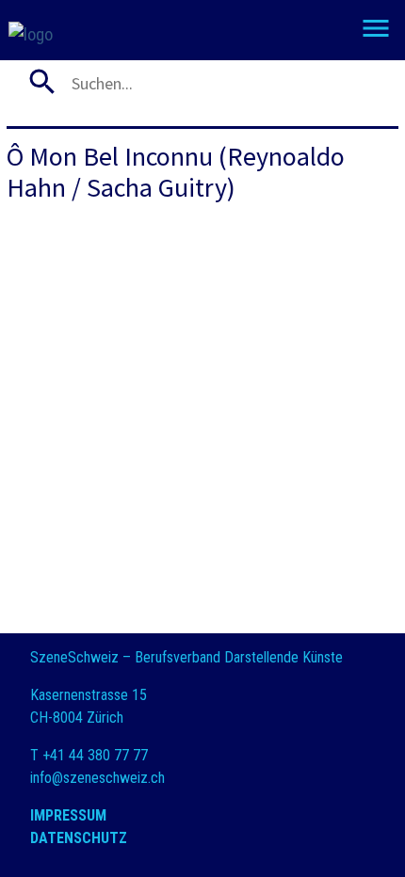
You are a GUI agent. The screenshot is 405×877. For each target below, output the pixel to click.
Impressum (68, 815)
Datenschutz (78, 838)
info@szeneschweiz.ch (97, 778)
